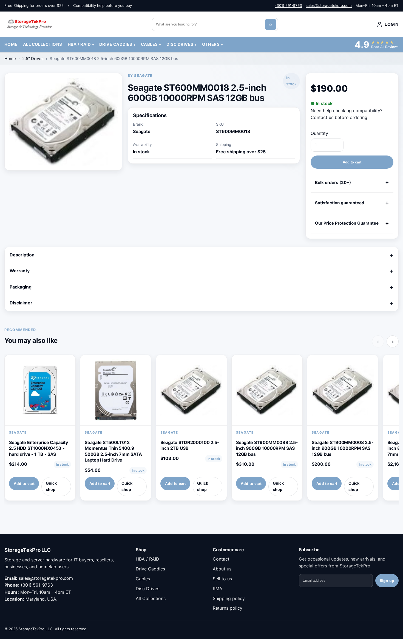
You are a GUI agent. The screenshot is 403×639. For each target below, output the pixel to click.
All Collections (42, 44)
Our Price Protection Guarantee (347, 223)
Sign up (387, 580)
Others (211, 44)
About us (222, 569)
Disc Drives (180, 44)
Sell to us (222, 578)
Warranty (20, 270)
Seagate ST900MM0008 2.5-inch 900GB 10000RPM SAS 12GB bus (342, 448)
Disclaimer (21, 303)
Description (22, 255)
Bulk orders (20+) (333, 182)
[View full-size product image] (63, 122)
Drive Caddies (115, 44)
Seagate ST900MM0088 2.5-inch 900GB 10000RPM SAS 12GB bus (267, 448)
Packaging (21, 287)
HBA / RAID (79, 44)
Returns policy (227, 608)
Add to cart (352, 162)
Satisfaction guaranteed (339, 202)
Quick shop (51, 486)
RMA (217, 588)
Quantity (319, 133)
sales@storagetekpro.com (329, 5)
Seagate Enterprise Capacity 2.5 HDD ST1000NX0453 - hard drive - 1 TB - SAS (38, 448)
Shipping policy (229, 598)
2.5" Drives (33, 58)
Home (11, 44)
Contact (221, 559)
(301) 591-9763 (288, 5)
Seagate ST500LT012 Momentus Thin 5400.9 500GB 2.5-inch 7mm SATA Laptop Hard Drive (113, 451)
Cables (149, 44)
